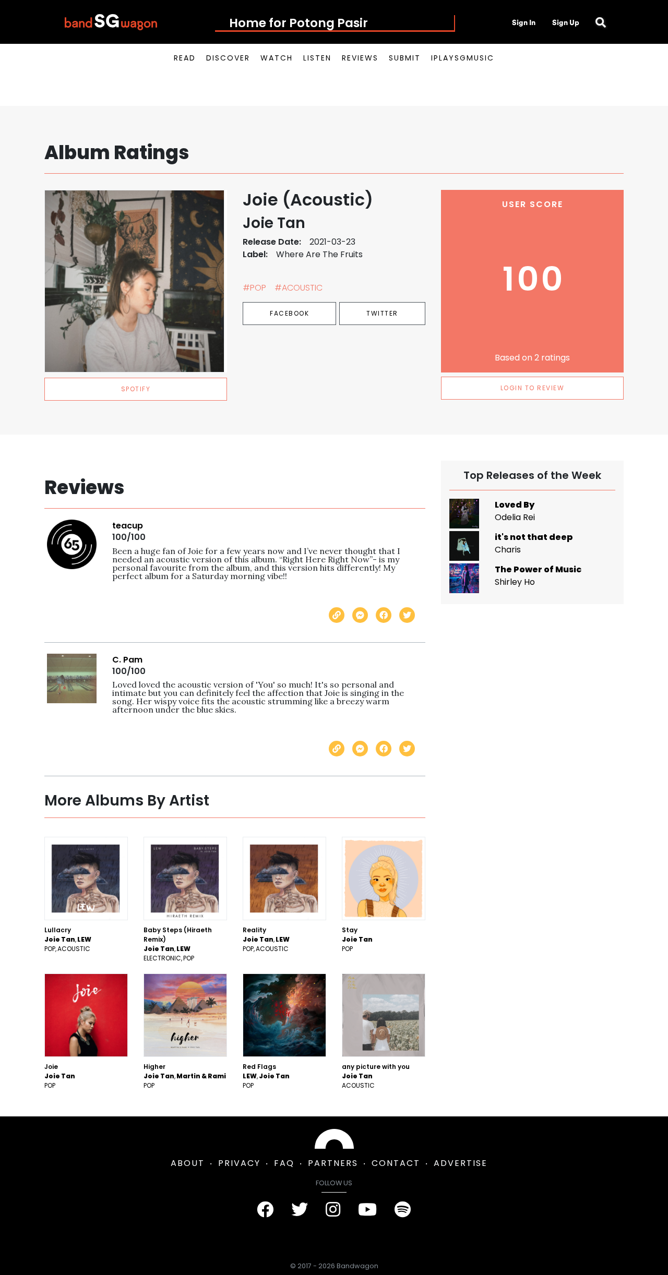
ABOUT (188, 1163)
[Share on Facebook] (383, 615)
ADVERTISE (460, 1163)
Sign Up (565, 22)
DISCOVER (228, 58)
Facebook (289, 313)
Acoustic (73, 948)
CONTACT (396, 1163)
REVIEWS (360, 58)
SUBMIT (405, 58)
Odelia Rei (515, 517)
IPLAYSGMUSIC (462, 58)
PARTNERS (333, 1163)
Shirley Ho (515, 582)
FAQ (284, 1163)
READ (185, 58)
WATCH (276, 58)
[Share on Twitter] (407, 615)
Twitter (382, 313)
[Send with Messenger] (360, 615)
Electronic (162, 958)
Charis (508, 550)
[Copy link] (336, 615)
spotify (136, 388)
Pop (49, 948)
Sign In (523, 22)
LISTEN (317, 58)
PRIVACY (239, 1163)
